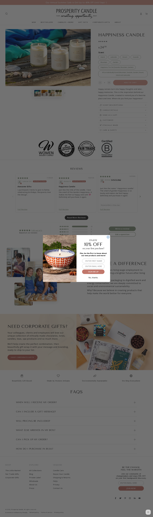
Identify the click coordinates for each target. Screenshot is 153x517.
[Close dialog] (108, 237)
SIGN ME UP (93, 272)
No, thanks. (93, 277)
